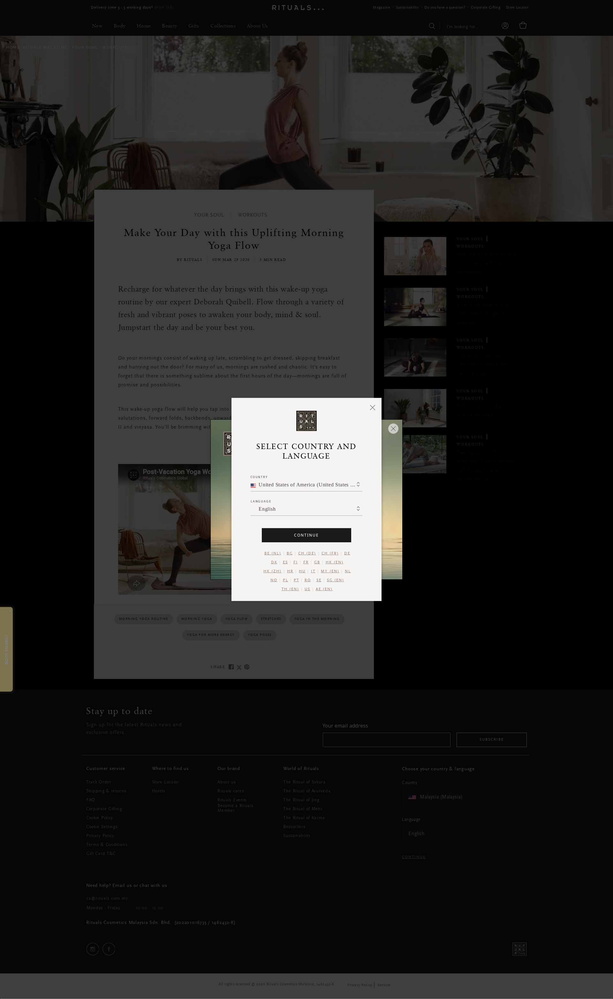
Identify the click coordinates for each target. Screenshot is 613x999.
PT (296, 580)
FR (306, 562)
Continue (306, 535)
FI (295, 562)
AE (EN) (324, 589)
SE (319, 580)
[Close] (373, 407)
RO (308, 580)
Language (261, 501)
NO (273, 580)
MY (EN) (330, 571)
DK (274, 562)
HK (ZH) (272, 571)
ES (285, 562)
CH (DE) (307, 553)
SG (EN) (335, 580)
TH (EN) (290, 589)
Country (259, 477)
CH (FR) (330, 553)
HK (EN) (335, 562)
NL (348, 571)
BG (290, 553)
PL (285, 580)
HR (290, 571)
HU (302, 571)
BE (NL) (272, 553)
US (307, 589)
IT (313, 571)
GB (317, 562)
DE (347, 553)
